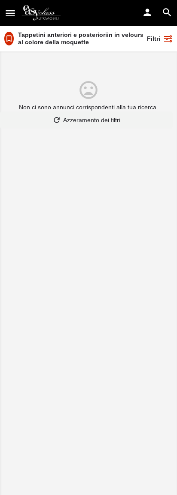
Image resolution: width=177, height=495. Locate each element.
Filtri (153, 38)
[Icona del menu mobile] (10, 13)
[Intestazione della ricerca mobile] (167, 12)
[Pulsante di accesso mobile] (147, 12)
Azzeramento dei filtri (91, 120)
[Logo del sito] (42, 12)
